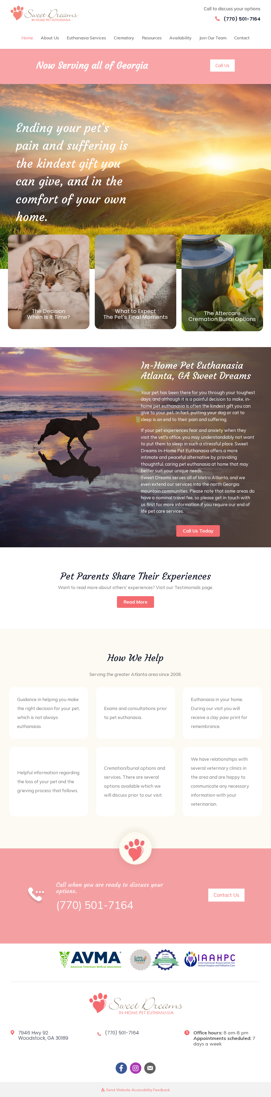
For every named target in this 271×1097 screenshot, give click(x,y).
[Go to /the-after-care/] (222, 283)
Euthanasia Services (86, 37)
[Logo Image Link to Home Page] (44, 13)
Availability (180, 37)
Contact (242, 37)
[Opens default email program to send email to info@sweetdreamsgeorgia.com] (150, 1068)
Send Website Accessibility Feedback (137, 1089)
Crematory (124, 37)
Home (27, 37)
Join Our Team (213, 37)
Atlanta (220, 477)
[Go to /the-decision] (48, 282)
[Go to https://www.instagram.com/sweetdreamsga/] (135, 1068)
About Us (50, 37)
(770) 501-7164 (242, 19)
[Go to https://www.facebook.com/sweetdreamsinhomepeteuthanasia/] (121, 1068)
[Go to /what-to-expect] (135, 282)
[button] (222, 65)
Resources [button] (152, 37)
